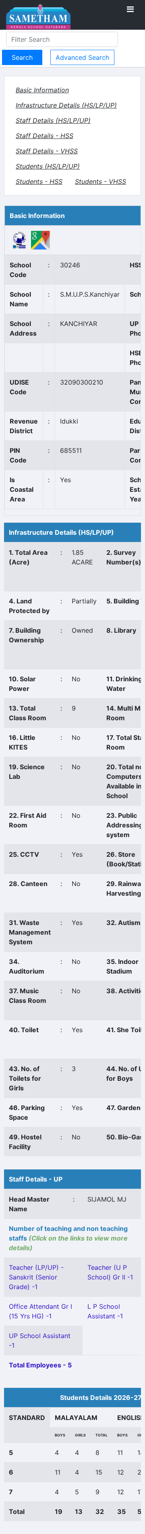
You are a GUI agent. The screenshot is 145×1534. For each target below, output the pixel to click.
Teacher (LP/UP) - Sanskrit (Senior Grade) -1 (36, 1277)
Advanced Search (82, 57)
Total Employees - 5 (40, 1365)
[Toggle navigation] (130, 9)
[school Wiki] (19, 240)
